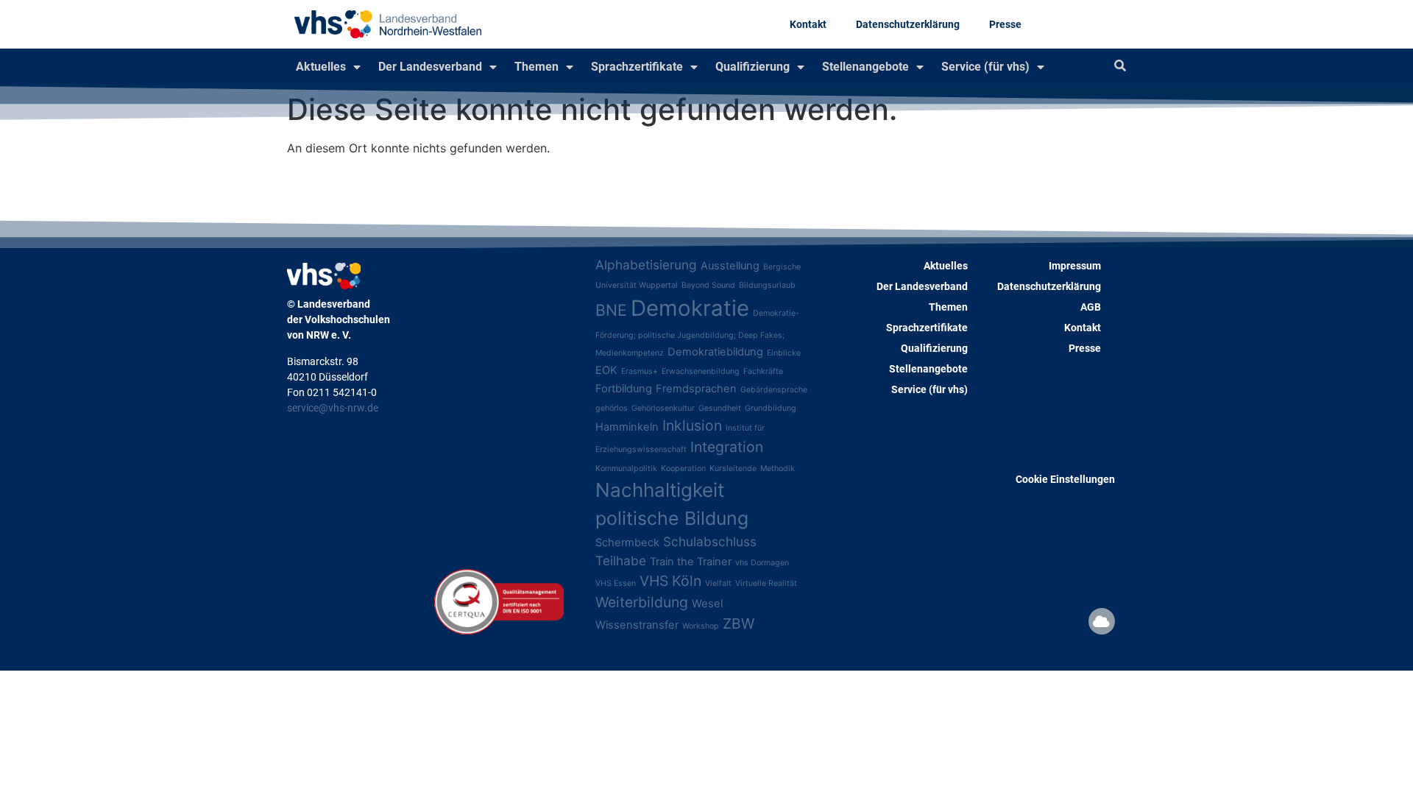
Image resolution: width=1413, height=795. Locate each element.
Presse (1005, 24)
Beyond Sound (708, 285)
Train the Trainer (691, 561)
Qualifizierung (752, 67)
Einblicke (784, 353)
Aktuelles (321, 67)
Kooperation (683, 468)
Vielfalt (718, 583)
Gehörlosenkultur (663, 408)
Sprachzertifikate (637, 67)
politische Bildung (671, 518)
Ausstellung (730, 265)
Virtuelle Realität (766, 583)
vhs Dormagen (762, 563)
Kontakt (808, 24)
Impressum (1075, 266)
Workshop (700, 626)
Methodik (777, 468)
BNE (611, 309)
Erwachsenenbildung (701, 371)
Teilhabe (620, 560)
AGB (1090, 307)
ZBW (738, 623)
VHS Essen (615, 583)
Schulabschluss (710, 541)
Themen (536, 67)
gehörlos (611, 408)
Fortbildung (623, 388)
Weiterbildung (641, 602)
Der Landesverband (430, 67)
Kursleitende (733, 468)
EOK (606, 370)
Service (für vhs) (985, 67)
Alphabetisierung (646, 264)
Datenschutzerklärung (908, 24)
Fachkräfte (763, 371)
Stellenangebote (865, 67)
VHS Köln (670, 581)
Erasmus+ (639, 371)
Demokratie (690, 308)
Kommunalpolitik (626, 468)
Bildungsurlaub (767, 285)
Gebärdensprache (773, 390)
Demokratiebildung (715, 351)
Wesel (707, 603)
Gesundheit (719, 408)
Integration (726, 447)
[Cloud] (1101, 621)
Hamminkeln (627, 427)
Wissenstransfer (637, 625)
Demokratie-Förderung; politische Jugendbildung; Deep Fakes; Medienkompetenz (697, 333)
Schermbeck (627, 542)
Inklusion (692, 425)
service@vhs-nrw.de (332, 408)
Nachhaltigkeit (659, 489)
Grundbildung (770, 408)
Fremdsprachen (696, 388)
